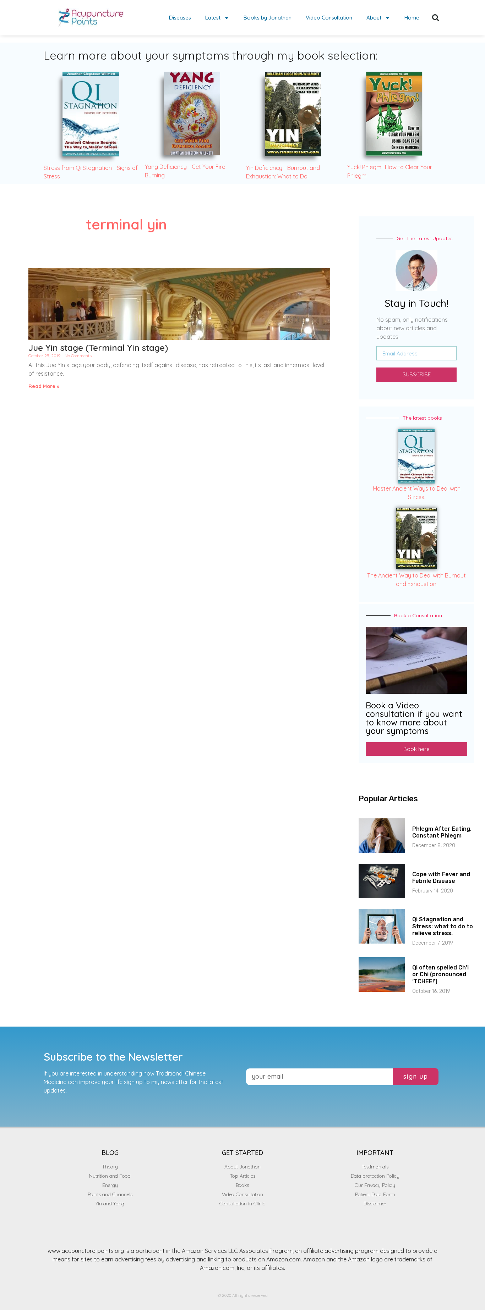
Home (411, 17)
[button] (436, 18)
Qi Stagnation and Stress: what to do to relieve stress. (442, 926)
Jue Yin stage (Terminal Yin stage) (98, 347)
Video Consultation (329, 17)
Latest (212, 17)
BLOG (110, 1153)
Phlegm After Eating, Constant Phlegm (442, 832)
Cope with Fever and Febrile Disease (441, 877)
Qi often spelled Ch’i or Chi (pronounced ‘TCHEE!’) (440, 974)
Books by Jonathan (267, 17)
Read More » (43, 386)
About (373, 17)
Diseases (180, 17)
